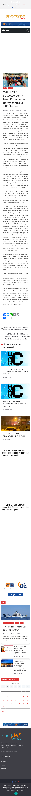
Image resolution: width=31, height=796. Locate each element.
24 (3, 703)
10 (3, 696)
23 (27, 700)
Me (12, 623)
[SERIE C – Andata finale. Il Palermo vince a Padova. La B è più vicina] (15, 353)
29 (23, 703)
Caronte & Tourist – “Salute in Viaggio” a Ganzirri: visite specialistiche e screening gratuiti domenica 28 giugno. (20, 666)
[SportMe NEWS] (3, 30)
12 (11, 696)
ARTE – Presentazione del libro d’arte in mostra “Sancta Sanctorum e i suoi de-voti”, (20, 650)
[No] (29, 790)
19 (11, 700)
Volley (10, 87)
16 (27, 696)
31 (3, 707)
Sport (5, 87)
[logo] (11, 732)
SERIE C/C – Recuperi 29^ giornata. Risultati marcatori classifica (14, 403)
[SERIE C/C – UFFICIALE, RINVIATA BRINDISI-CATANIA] (15, 417)
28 (19, 703)
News (17, 623)
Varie (21, 623)
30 (27, 703)
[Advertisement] (15, 49)
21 (19, 700)
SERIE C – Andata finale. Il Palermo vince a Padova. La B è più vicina (15, 371)
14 (19, 696)
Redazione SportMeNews (21, 110)
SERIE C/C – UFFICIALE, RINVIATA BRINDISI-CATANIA (14, 435)
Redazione (4, 761)
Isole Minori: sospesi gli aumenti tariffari (14, 628)
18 (7, 700)
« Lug (2, 711)
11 (7, 696)
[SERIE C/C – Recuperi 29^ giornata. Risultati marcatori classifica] (15, 385)
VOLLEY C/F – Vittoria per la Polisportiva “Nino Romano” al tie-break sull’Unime (16, 328)
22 (23, 700)
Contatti (3, 765)
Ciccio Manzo (17, 633)
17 (3, 700)
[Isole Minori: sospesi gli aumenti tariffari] (15, 612)
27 (15, 703)
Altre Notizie (7, 623)
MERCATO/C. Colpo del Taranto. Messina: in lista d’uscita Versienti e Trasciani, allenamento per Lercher (16, 336)
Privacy (3, 768)
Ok (16, 793)
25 (7, 703)
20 (15, 700)
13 (15, 696)
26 (11, 703)
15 (23, 696)
